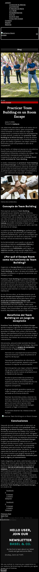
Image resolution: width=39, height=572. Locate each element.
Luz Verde (12, 11)
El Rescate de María (16, 9)
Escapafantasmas (15, 13)
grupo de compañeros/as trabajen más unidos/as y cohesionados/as (15, 301)
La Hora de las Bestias (17, 5)
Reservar (8, 25)
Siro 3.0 (12, 15)
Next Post (4, 516)
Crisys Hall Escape (16, 19)
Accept (3, 570)
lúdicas (3, 223)
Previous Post (6, 514)
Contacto (8, 21)
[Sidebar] (2, 174)
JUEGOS (8, 3)
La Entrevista (14, 7)
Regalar (8, 23)
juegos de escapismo (26, 347)
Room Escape (6, 102)
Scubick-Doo (14, 17)
